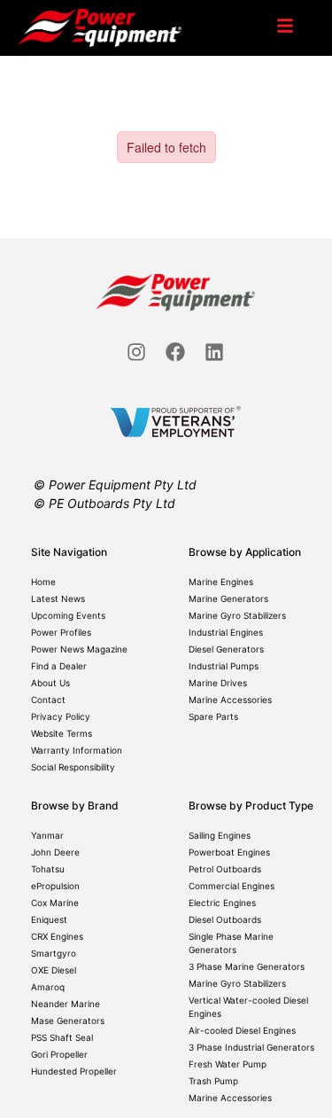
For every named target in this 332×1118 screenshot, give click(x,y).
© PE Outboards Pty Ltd (104, 503)
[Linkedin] (214, 352)
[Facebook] (175, 352)
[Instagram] (136, 352)
